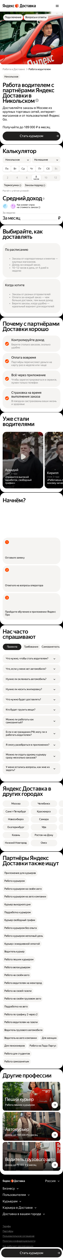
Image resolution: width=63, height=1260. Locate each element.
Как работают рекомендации (18, 1246)
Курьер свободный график (20, 920)
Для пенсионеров (14, 1045)
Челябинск (44, 803)
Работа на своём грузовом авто (22, 998)
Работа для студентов (17, 1053)
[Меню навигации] (57, 6)
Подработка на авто (16, 1006)
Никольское (11, 76)
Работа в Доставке (14, 69)
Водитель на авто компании (20, 1038)
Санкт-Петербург (16, 811)
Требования (31, 646)
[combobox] (15, 159)
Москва (15, 803)
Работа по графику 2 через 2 (20, 1014)
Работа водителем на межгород (23, 983)
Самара (43, 819)
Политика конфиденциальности (19, 1241)
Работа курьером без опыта (20, 928)
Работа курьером (14, 880)
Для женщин (49, 1038)
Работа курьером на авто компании (25, 896)
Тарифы (7, 1226)
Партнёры (8, 1231)
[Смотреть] (23, 460)
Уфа (44, 827)
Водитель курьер (14, 951)
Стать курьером (31, 136)
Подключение (13, 17)
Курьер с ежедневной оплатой (22, 943)
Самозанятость (50, 646)
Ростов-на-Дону (44, 835)
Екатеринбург (16, 827)
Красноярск (44, 811)
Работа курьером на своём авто (23, 888)
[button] (31, 658)
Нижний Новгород (16, 842)
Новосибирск (16, 819)
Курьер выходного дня (17, 904)
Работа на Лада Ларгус (43, 1045)
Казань (16, 835)
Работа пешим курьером (19, 959)
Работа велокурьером (17, 967)
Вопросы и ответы (35, 17)
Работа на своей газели (18, 990)
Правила (12, 646)
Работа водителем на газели (21, 1022)
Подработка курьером (17, 912)
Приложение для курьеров (20, 873)
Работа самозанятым (16, 1061)
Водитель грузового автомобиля (23, 1030)
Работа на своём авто (16, 975)
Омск (44, 842)
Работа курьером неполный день (23, 935)
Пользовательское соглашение (18, 1236)
